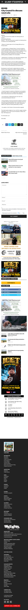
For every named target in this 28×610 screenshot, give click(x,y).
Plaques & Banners (8, 466)
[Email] (18, 124)
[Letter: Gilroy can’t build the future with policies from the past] (4, 335)
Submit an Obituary (8, 515)
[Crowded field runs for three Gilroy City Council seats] (4, 173)
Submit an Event (7, 506)
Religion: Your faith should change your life (17, 344)
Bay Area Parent (7, 581)
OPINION (6, 484)
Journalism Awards (8, 592)
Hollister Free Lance (8, 567)
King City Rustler (7, 569)
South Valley (6, 586)
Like (19, 289)
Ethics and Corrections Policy (10, 464)
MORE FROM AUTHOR (17, 156)
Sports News (6, 497)
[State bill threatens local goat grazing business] (4, 161)
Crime (5, 478)
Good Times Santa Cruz (8, 557)
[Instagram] (8, 602)
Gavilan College (7, 499)
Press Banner (6, 573)
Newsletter (6, 457)
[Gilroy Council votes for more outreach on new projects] (4, 167)
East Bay (5, 585)
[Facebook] (6, 124)
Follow (18, 292)
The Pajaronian (7, 575)
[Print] (21, 124)
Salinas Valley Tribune (8, 574)
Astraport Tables (7, 520)
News (2, 8)
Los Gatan (6, 570)
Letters (5, 488)
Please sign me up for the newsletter (9, 213)
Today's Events (7, 505)
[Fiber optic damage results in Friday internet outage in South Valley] (14, 323)
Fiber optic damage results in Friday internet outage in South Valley (13, 327)
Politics (6, 8)
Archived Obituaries (8, 513)
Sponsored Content (8, 546)
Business (6, 477)
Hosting (5, 542)
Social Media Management (9, 544)
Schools (5, 480)
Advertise (6, 470)
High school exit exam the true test (21, 133)
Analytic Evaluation (8, 547)
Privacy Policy (7, 462)
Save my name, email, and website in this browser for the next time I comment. (14, 209)
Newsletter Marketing (8, 548)
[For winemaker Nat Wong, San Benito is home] (4, 341)
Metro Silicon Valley (8, 558)
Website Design (7, 540)
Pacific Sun (6, 561)
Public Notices (7, 472)
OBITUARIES (6, 511)
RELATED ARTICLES (6, 156)
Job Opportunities (7, 591)
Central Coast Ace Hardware (9, 519)
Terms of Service (7, 463)
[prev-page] (2, 178)
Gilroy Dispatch (7, 565)
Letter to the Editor (7, 459)
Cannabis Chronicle (8, 583)
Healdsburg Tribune (8, 566)
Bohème (5, 582)
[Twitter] (9, 124)
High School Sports (8, 498)
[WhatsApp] (15, 124)
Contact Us (6, 458)
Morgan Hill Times (7, 571)
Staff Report (3, 15)
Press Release (7, 460)
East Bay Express (7, 555)
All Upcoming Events (8, 504)
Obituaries (6, 512)
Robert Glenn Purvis (5, 132)
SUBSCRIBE (6, 452)
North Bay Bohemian (8, 559)
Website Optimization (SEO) (9, 543)
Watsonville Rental (7, 522)
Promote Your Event (8, 508)
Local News (6, 476)
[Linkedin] (12, 124)
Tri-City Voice (6, 577)
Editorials (6, 487)
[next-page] (4, 178)
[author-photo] (14, 142)
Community (6, 485)
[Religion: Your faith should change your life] (4, 346)
